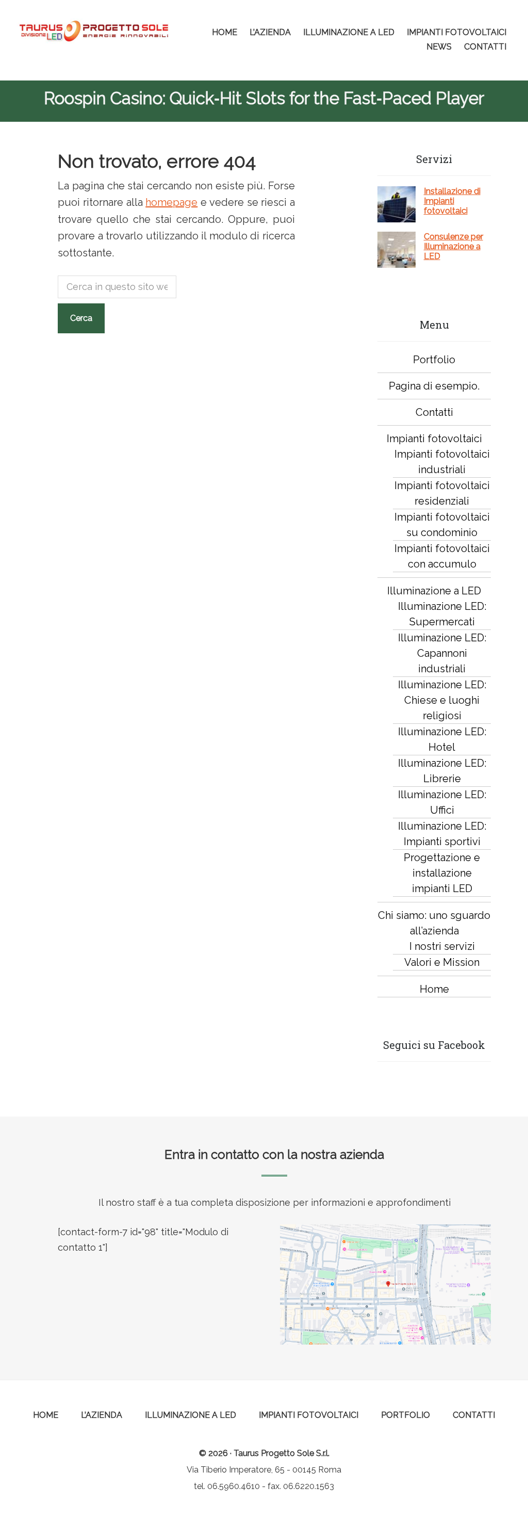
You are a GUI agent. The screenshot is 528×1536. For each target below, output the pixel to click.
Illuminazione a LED (434, 591)
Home (434, 989)
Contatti (434, 412)
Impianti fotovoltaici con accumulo (442, 556)
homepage (171, 202)
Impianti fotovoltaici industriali (442, 462)
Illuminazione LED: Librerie (442, 771)
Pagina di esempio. (434, 386)
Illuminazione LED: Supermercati (442, 614)
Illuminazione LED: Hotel (442, 739)
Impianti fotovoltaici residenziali (442, 493)
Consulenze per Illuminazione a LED (453, 246)
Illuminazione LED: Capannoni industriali (442, 653)
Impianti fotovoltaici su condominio (442, 525)
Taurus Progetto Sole (93, 31)
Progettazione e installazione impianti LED (442, 873)
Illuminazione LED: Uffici (442, 802)
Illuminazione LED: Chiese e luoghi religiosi (442, 700)
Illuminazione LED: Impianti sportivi (442, 834)
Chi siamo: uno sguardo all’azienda (434, 923)
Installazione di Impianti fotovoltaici (452, 201)
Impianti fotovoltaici (434, 438)
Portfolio (434, 359)
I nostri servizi (442, 946)
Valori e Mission (442, 962)
